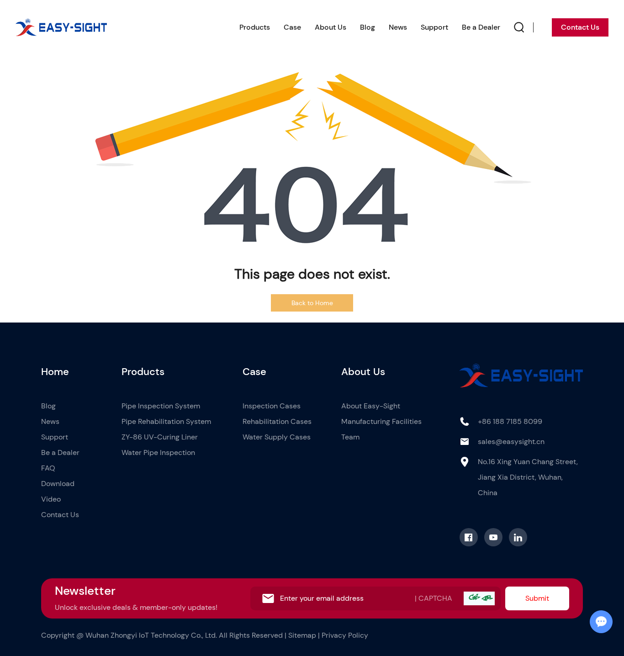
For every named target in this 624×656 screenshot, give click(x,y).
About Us (330, 27)
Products (254, 27)
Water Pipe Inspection (158, 452)
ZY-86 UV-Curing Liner (160, 437)
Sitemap (302, 635)
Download (57, 483)
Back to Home (312, 303)
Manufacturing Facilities (381, 421)
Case (292, 27)
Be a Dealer (481, 27)
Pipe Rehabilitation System (166, 421)
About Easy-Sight (370, 406)
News (398, 27)
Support (434, 27)
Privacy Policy (345, 635)
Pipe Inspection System (161, 406)
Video (51, 499)
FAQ (48, 468)
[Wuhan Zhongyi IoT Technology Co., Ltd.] (61, 28)
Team (350, 437)
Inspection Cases (272, 406)
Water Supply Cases (277, 437)
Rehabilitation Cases (277, 421)
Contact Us (580, 27)
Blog (367, 27)
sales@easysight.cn (511, 441)
